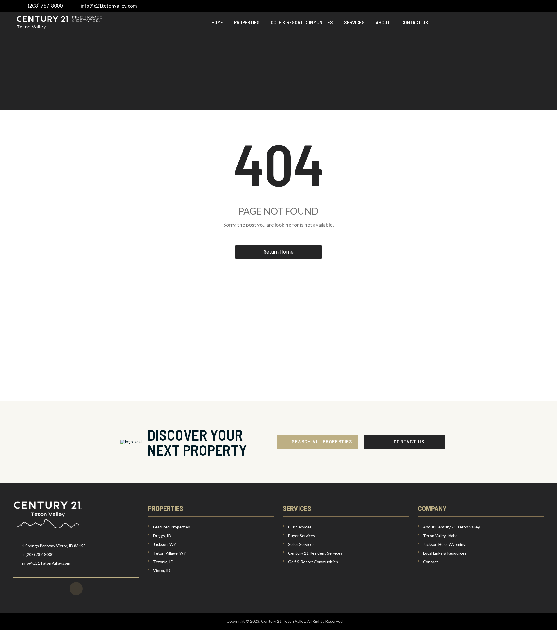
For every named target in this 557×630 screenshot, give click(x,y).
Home (217, 22)
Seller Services (301, 544)
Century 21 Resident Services (315, 553)
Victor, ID (161, 570)
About (383, 22)
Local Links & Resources (444, 553)
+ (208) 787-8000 (37, 554)
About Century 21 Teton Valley (451, 526)
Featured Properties (171, 526)
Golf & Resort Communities (302, 22)
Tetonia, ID (163, 561)
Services (354, 22)
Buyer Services (301, 535)
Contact (430, 561)
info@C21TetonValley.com (46, 563)
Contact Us (414, 22)
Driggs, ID (162, 535)
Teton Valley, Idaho (440, 535)
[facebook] (76, 588)
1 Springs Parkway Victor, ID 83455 (54, 545)
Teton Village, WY (169, 553)
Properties (247, 22)
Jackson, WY (164, 544)
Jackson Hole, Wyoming (444, 544)
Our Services (300, 526)
